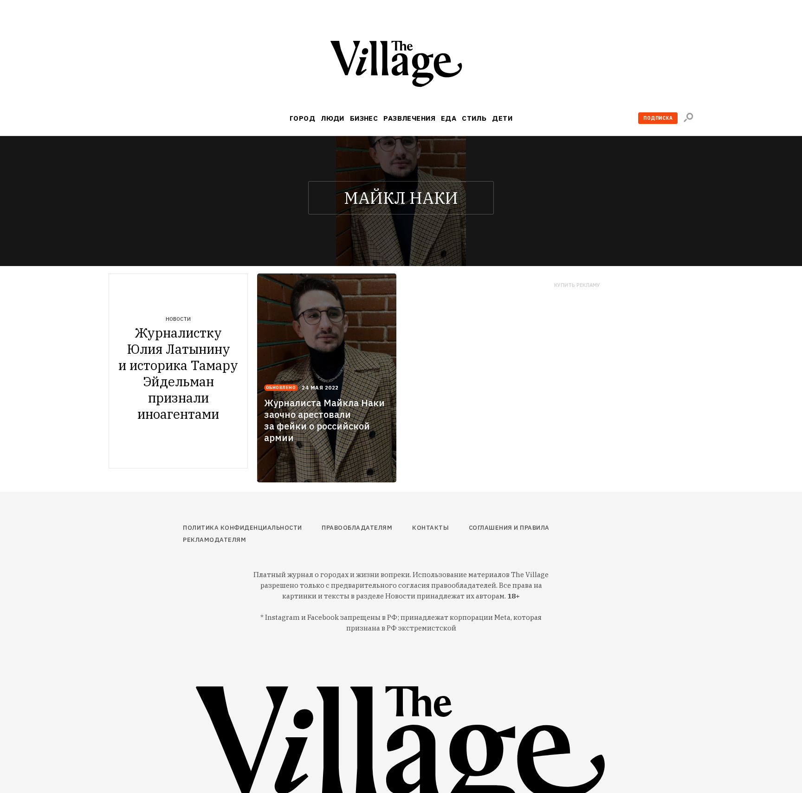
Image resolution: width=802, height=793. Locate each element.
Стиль (474, 118)
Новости (178, 319)
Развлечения (409, 118)
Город (302, 118)
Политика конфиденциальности (242, 528)
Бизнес (364, 118)
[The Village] (401, 66)
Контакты (430, 528)
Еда (448, 118)
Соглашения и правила (509, 528)
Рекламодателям (214, 540)
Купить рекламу (577, 285)
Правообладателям (357, 528)
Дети (502, 118)
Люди (332, 118)
